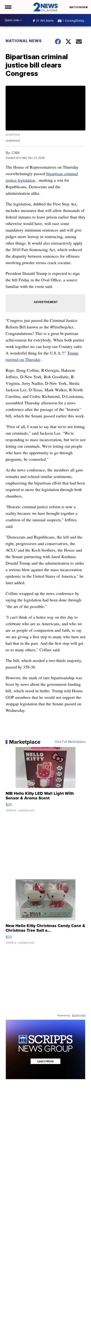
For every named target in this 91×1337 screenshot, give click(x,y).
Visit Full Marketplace (70, 742)
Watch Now (77, 7)
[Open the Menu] (8, 7)
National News (24, 40)
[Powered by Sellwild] (78, 1015)
